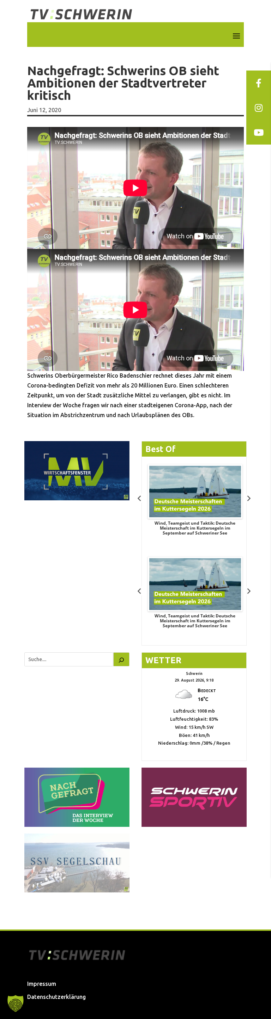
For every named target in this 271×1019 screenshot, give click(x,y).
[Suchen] (121, 659)
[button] (15, 1003)
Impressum (41, 984)
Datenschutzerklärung (56, 997)
